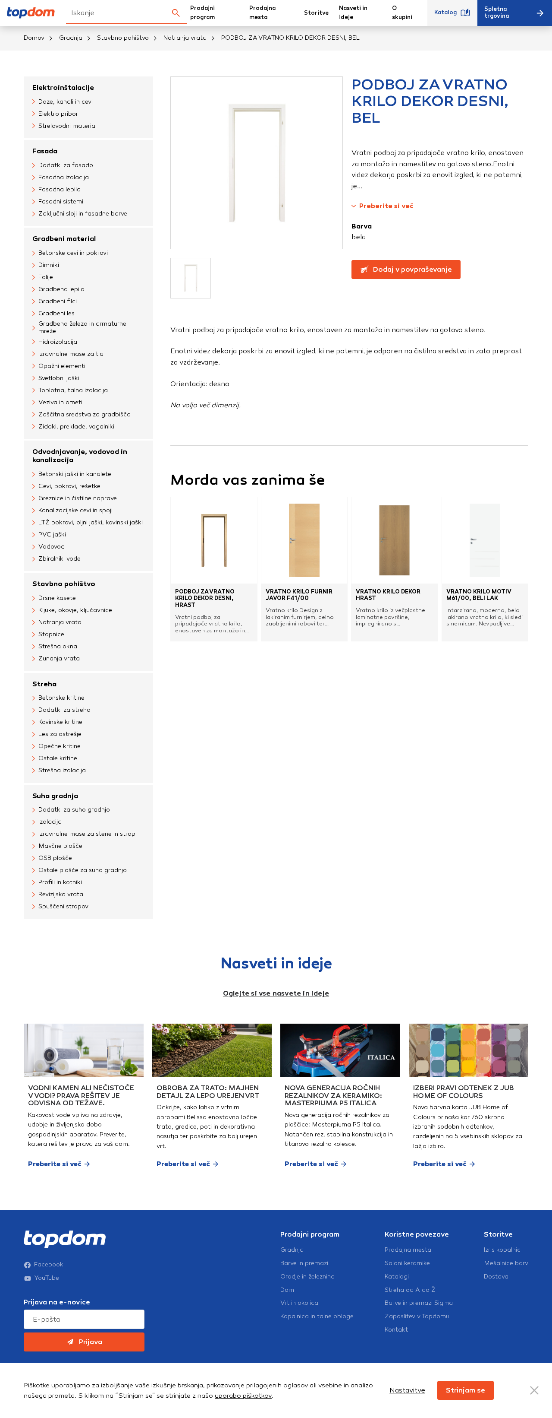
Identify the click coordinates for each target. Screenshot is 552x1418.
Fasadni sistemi (60, 201)
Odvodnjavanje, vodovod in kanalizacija (79, 455)
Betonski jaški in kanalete (74, 474)
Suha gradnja (55, 796)
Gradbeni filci (57, 301)
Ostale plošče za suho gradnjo (82, 870)
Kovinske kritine (60, 722)
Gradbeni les (56, 313)
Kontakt (396, 1329)
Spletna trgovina (496, 12)
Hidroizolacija (57, 342)
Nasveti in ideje (353, 13)
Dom (287, 1290)
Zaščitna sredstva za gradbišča (84, 414)
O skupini (402, 13)
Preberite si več (386, 206)
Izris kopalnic (502, 1250)
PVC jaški (52, 534)
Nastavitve (407, 1390)
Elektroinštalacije (63, 87)
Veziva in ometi (60, 402)
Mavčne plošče (60, 846)
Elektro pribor (58, 113)
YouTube (46, 1278)
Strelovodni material (67, 126)
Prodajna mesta (262, 13)
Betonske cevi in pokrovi (73, 253)
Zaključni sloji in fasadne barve (82, 213)
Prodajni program (202, 13)
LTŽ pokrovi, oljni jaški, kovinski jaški (90, 522)
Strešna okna (57, 646)
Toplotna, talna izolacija (73, 390)
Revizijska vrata (60, 894)
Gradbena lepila (61, 289)
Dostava (496, 1276)
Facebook (48, 1264)
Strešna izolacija (62, 770)
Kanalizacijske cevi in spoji (75, 510)
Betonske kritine (61, 697)
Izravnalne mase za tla (71, 354)
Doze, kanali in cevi (65, 101)
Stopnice (51, 634)
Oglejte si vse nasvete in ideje (276, 993)
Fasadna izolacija (63, 177)
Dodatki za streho (64, 710)
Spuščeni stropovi (64, 906)
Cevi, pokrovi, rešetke (69, 486)
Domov (34, 37)
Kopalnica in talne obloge (317, 1316)
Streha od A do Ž (410, 1290)
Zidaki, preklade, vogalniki (76, 426)
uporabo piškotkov (243, 1395)
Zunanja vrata (59, 658)
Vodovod (51, 546)
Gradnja (70, 37)
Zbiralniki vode (59, 558)
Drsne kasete (57, 598)
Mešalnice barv (506, 1263)
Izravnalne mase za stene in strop (86, 833)
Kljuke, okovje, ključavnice (75, 610)
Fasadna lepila (59, 189)
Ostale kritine (57, 758)
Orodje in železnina (307, 1276)
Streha (44, 684)
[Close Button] (534, 1390)
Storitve (316, 13)
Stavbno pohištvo (123, 37)
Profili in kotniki (60, 882)
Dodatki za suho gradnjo (74, 809)
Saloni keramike (407, 1263)
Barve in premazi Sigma (419, 1303)
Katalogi (397, 1276)
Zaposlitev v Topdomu (417, 1316)
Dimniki (48, 265)
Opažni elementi (61, 366)
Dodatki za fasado (65, 165)
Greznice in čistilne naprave (77, 498)
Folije (45, 277)
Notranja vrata (185, 37)
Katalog (445, 12)
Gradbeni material (64, 239)
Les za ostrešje (60, 734)
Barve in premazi (304, 1263)
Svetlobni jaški (58, 378)
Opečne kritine (59, 746)
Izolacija (50, 821)
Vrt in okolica (299, 1303)
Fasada (44, 151)
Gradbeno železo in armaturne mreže (82, 327)
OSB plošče (55, 858)
